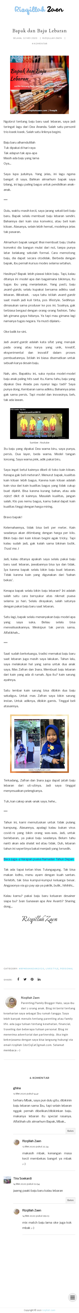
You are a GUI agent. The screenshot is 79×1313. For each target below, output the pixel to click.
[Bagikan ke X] (25, 979)
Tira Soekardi (22, 1178)
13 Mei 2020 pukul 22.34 (35, 1147)
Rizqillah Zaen (31, 1141)
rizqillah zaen (48, 1310)
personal (66, 968)
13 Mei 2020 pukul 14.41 (25, 1094)
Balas (70, 1131)
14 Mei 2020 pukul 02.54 (26, 1184)
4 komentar (39, 43)
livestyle (52, 968)
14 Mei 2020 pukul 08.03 (35, 1216)
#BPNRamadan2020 (31, 968)
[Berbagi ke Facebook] (18, 979)
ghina (17, 1088)
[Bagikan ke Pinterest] (32, 979)
